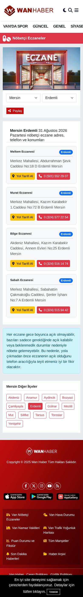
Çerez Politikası (37, 574)
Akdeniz (13, 397)
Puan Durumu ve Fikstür (20, 543)
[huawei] (68, 497)
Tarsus (39, 415)
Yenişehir (14, 423)
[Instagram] (41, 486)
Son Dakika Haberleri (16, 556)
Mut (10, 415)
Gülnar (52, 406)
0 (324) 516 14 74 (56, 263)
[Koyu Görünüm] (64, 10)
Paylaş (17, 111)
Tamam (53, 592)
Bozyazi (67, 397)
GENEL (59, 26)
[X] (33, 486)
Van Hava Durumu (61, 514)
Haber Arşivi (57, 554)
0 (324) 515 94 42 (56, 310)
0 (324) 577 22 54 (56, 217)
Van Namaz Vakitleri (26, 528)
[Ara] (70, 10)
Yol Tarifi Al (24, 176)
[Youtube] (49, 486)
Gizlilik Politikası (61, 574)
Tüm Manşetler (58, 541)
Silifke (24, 415)
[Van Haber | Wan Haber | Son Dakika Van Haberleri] (29, 10)
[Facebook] (25, 486)
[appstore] (15, 497)
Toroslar (56, 415)
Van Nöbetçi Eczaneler (17, 517)
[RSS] (57, 486)
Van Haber (16, 574)
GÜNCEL (40, 26)
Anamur (31, 397)
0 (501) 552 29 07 (56, 176)
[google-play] (41, 497)
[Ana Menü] (76, 10)
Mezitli (68, 406)
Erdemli (35, 406)
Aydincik (49, 397)
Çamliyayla (15, 406)
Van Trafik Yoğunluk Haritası (59, 530)
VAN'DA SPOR (15, 26)
